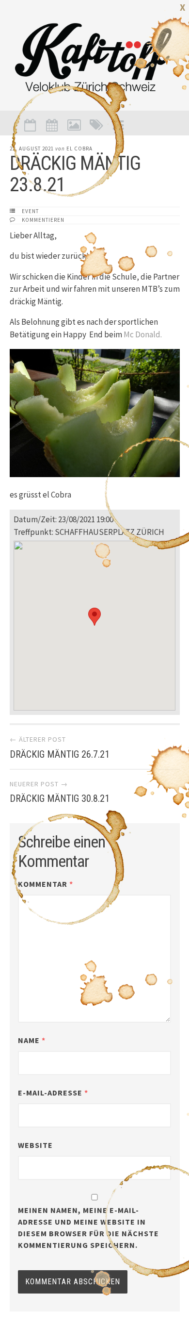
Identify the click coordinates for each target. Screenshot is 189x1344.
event (30, 211)
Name (32, 1040)
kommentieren (43, 219)
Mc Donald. (143, 334)
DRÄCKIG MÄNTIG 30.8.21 (60, 798)
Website (35, 1145)
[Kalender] (52, 125)
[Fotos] (74, 125)
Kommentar (45, 884)
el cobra (79, 148)
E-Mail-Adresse (53, 1092)
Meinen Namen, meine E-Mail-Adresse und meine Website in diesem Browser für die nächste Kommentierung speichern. (88, 1227)
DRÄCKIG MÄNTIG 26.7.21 (60, 754)
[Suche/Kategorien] (96, 125)
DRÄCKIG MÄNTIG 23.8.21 (75, 174)
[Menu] (118, 125)
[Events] (30, 125)
